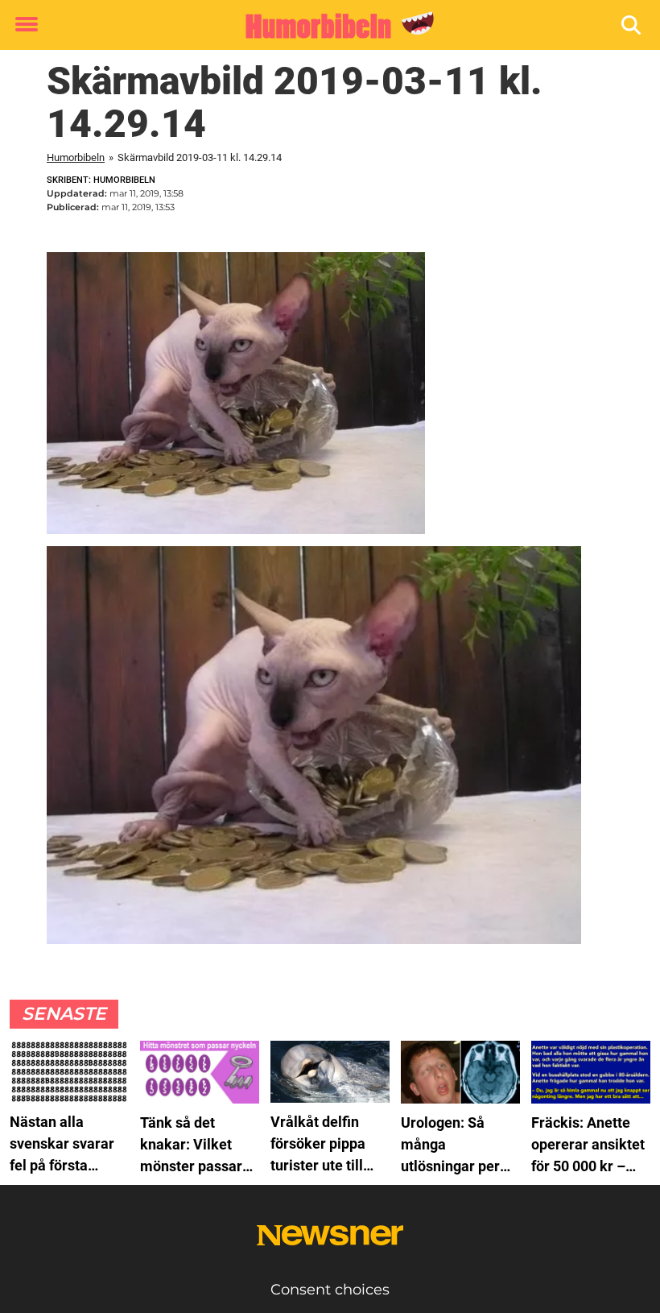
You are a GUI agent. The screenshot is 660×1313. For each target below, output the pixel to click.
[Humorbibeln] (324, 26)
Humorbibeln (76, 157)
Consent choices (330, 1290)
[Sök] (632, 25)
